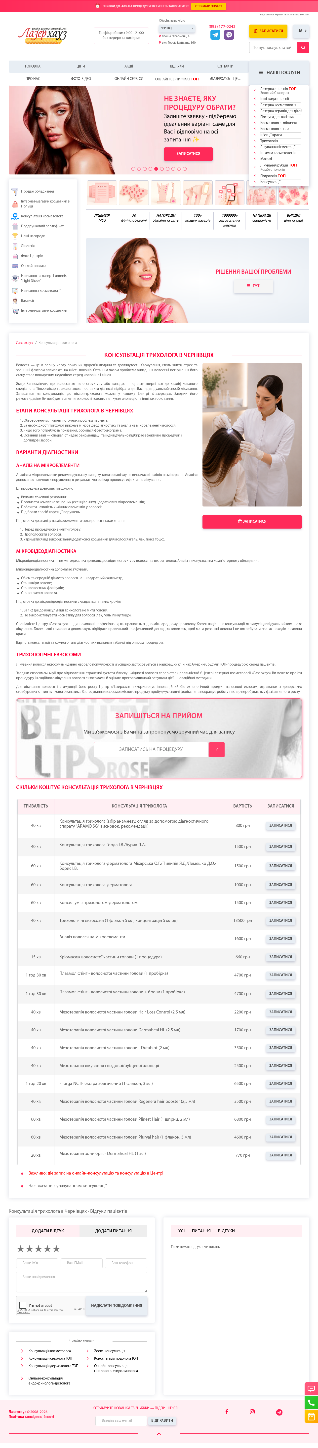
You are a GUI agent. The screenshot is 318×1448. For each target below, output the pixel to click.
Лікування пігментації (277, 147)
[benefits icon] (102, 192)
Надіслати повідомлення (116, 1306)
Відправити (162, 1421)
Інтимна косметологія (277, 153)
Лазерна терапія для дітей (281, 111)
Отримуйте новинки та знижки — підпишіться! (135, 1408)
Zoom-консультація (109, 1351)
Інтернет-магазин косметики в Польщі (45, 204)
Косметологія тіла (274, 129)
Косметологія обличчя (278, 123)
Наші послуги (283, 72)
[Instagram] (252, 1412)
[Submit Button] (303, 47)
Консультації (270, 182)
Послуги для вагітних (277, 117)
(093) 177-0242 (222, 27)
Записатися (271, 31)
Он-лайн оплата (33, 266)
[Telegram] (279, 1415)
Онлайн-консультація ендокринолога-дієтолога (49, 1381)
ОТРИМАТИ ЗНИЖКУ (208, 6)
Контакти (225, 66)
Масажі (266, 159)
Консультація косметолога (42, 216)
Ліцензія (28, 246)
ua (300, 31)
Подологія (273, 176)
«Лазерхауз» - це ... (224, 79)
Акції (128, 66)
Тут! (256, 286)
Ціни (81, 66)
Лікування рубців (278, 167)
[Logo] (46, 35)
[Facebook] (227, 1412)
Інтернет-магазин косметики (44, 311)
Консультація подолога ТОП (116, 1359)
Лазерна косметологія (278, 105)
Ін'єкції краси (271, 135)
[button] (133, 169)
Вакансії (27, 301)
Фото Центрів (32, 256)
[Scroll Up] (159, 1434)
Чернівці (166, 28)
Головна (32, 66)
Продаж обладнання (37, 192)
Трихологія (269, 141)
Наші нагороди (33, 236)
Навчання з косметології (41, 291)
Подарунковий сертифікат (42, 226)
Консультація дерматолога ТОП (54, 1366)
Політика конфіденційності (31, 1417)
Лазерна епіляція (278, 91)
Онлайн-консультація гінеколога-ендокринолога (116, 1368)
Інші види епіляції (274, 99)
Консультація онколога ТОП (50, 1359)
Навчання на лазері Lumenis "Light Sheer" (44, 278)
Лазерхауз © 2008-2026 (28, 1412)
